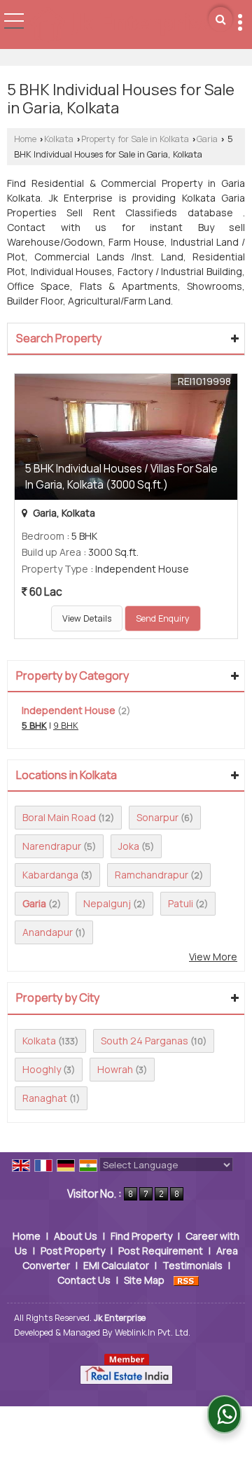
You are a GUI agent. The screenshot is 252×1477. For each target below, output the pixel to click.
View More (213, 956)
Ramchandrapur (151, 874)
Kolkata (59, 139)
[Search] (220, 19)
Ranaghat (44, 1098)
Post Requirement (160, 1250)
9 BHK (65, 726)
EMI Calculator (116, 1265)
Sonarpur (157, 817)
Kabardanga (50, 874)
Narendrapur (51, 846)
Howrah (115, 1069)
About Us (75, 1235)
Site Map (144, 1280)
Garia (207, 139)
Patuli (180, 903)
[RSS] (186, 1280)
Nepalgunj (107, 903)
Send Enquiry (163, 618)
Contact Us (84, 1280)
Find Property (141, 1235)
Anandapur (47, 932)
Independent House (68, 710)
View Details (86, 618)
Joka (128, 846)
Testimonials (192, 1265)
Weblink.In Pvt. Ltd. (152, 1332)
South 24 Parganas (144, 1040)
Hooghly (41, 1069)
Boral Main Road (59, 817)
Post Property (73, 1250)
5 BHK (34, 726)
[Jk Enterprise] (121, 25)
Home (25, 139)
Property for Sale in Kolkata (135, 139)
